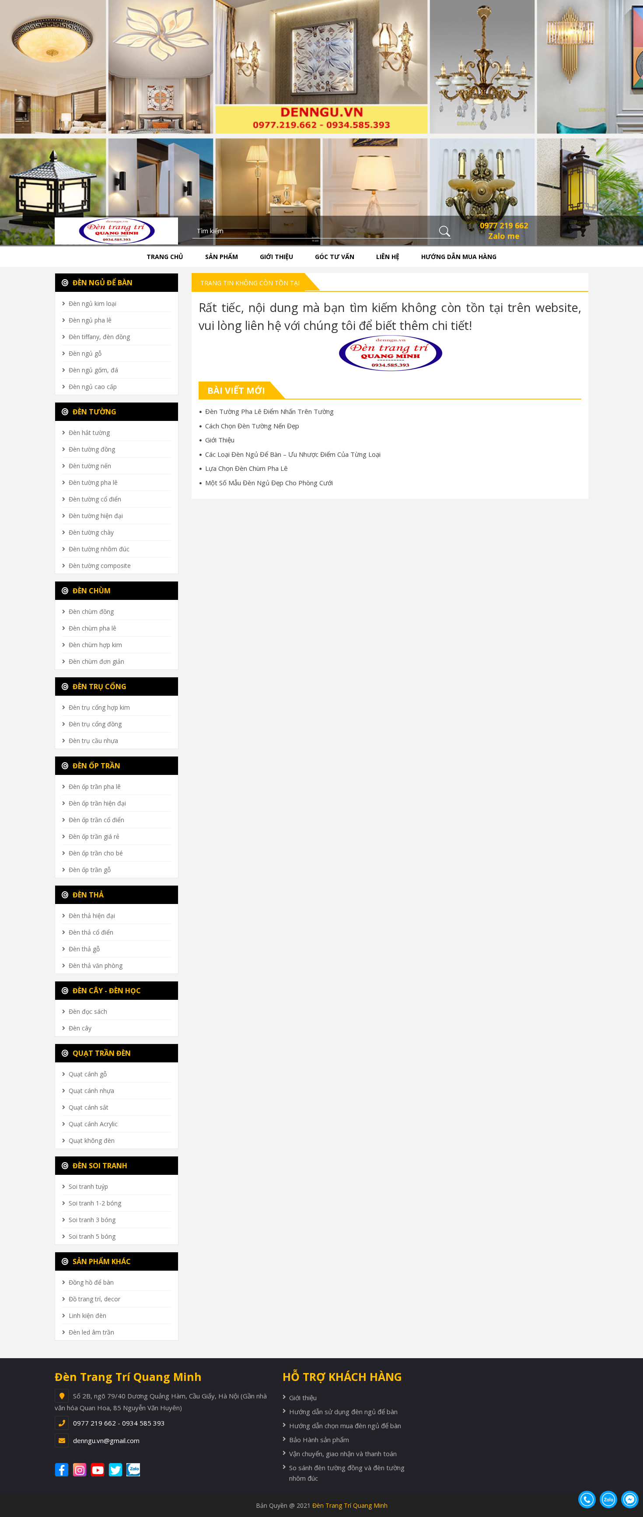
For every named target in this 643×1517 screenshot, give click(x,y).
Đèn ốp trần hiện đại (97, 803)
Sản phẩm (221, 256)
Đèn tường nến (90, 466)
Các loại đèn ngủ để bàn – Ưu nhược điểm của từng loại (293, 454)
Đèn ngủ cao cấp (93, 386)
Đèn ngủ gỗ (85, 353)
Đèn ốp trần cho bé (96, 853)
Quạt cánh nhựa (91, 1090)
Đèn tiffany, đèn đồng (99, 337)
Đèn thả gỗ (84, 949)
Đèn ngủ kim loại (92, 303)
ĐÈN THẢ (87, 895)
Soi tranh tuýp (88, 1186)
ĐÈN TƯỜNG (93, 412)
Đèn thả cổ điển (91, 932)
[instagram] (81, 1470)
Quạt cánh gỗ (88, 1074)
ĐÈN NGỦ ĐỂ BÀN (102, 282)
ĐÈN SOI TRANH (99, 1165)
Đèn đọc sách (88, 1011)
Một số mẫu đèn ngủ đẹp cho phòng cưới (269, 482)
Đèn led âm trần (91, 1332)
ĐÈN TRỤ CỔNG (98, 686)
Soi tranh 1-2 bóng (95, 1203)
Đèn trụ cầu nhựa (93, 740)
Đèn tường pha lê (93, 482)
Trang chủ (165, 256)
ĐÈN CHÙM (91, 591)
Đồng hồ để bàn (91, 1282)
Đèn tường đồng (92, 449)
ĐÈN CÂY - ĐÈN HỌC (106, 990)
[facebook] (63, 1470)
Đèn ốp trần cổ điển (96, 820)
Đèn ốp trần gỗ (90, 869)
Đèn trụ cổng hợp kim (99, 707)
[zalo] (137, 1470)
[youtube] (99, 1470)
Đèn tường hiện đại (96, 516)
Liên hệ (387, 256)
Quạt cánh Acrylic (93, 1124)
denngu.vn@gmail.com (106, 1440)
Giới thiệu (276, 256)
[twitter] (116, 1470)
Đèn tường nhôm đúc (99, 549)
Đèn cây (80, 1028)
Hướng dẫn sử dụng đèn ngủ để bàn (343, 1411)
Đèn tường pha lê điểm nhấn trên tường (269, 411)
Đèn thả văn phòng (95, 965)
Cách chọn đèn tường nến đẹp (252, 425)
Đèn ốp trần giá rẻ (94, 836)
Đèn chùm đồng (91, 611)
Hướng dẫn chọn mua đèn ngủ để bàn (345, 1425)
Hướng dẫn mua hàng (458, 256)
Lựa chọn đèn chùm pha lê (246, 468)
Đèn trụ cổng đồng (95, 724)
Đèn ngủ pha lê (90, 320)
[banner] (116, 230)
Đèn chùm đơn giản (96, 661)
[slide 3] (321, 121)
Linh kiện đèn (87, 1315)
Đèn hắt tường (89, 432)
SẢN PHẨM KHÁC (101, 1261)
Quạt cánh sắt (88, 1107)
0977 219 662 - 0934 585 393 (119, 1423)
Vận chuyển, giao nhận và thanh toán (343, 1453)
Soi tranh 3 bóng (92, 1220)
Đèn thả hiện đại (92, 915)
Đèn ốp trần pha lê (95, 786)
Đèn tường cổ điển (95, 499)
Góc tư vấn (334, 256)
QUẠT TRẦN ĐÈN (101, 1053)
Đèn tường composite (100, 565)
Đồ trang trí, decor (94, 1299)
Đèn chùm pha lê (92, 628)
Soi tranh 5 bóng (92, 1236)
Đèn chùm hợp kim (95, 645)
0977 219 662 (504, 225)
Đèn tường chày (91, 532)
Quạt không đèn (92, 1140)
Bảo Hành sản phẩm (319, 1439)
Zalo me (504, 236)
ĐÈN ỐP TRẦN (95, 766)
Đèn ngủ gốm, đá (93, 370)
